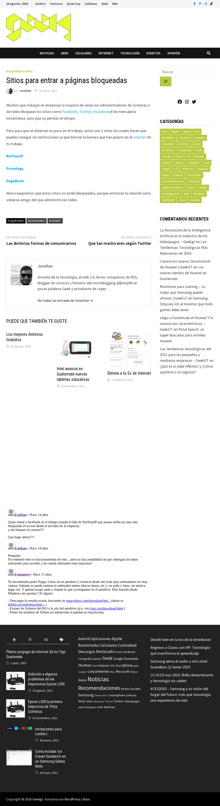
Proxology (14, 168)
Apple (174, 131)
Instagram (194, 162)
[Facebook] (194, 3)
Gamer (97, 659)
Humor (179, 162)
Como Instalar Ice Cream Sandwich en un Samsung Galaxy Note (50, 758)
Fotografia (85, 659)
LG (176, 169)
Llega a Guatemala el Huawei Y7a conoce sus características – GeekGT (186, 323)
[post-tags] (62, 640)
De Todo (183, 144)
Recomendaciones (19, 71)
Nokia (165, 175)
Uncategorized (170, 194)
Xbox (182, 200)
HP (189, 156)
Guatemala (131, 659)
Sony (191, 187)
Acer (164, 131)
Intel (206, 162)
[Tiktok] (211, 3)
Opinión (173, 53)
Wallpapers (90, 707)
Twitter (85, 111)
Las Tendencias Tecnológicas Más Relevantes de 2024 (184, 247)
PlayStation (194, 175)
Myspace (203, 169)
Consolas (199, 138)
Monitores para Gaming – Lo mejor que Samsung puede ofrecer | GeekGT (182, 292)
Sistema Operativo (173, 187)
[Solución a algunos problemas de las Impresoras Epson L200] (15, 674)
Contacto (56, 4)
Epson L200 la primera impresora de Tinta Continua (45, 706)
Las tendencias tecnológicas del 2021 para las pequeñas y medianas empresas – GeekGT (185, 354)
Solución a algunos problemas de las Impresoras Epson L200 (46, 679)
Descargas (168, 144)
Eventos (153, 53)
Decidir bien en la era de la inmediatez (180, 639)
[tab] (14, 640)
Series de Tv (101, 695)
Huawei (199, 156)
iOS (112, 666)
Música (134, 671)
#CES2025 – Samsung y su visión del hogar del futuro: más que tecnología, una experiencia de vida (180, 694)
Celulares (91, 4)
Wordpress (168, 200)
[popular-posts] (14, 640)
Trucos (109, 701)
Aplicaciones (101, 638)
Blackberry (168, 138)
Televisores (99, 701)
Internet (106, 53)
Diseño (118, 652)
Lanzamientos (98, 671)
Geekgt (37, 799)
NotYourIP (14, 156)
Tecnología (130, 53)
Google (166, 156)
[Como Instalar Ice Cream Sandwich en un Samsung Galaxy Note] (19, 752)
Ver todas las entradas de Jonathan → (65, 300)
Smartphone (117, 695)
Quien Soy (73, 4)
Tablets (89, 701)
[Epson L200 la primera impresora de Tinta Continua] (15, 702)
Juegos (166, 169)
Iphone (127, 665)
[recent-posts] (30, 640)
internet (139, 137)
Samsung (193, 181)
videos (81, 707)
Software (131, 695)
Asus (196, 131)
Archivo (40, 4)
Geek (104, 4)
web (100, 707)
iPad (118, 666)
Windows (199, 194)
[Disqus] (78, 449)
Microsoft (122, 671)
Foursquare (185, 150)
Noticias (47, 53)
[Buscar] (165, 81)
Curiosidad (127, 645)
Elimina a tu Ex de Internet (129, 373)
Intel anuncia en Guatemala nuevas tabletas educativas (73, 374)
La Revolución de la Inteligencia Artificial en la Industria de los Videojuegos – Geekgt (185, 236)
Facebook (70, 111)
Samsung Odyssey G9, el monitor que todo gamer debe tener (186, 304)
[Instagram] (206, 3)
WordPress (72, 799)
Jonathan (25, 91)
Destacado (105, 651)
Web (115, 4)
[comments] (46, 640)
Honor (179, 156)
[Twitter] (200, 3)
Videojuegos (132, 701)
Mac (112, 671)
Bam (86, 799)
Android (84, 638)
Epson (196, 144)
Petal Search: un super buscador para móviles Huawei (183, 335)
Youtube (99, 111)
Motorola (188, 169)
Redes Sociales (131, 689)
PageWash (15, 180)
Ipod (136, 665)
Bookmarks (36, 221)
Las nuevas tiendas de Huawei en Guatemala (183, 273)
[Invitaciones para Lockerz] (19, 729)
